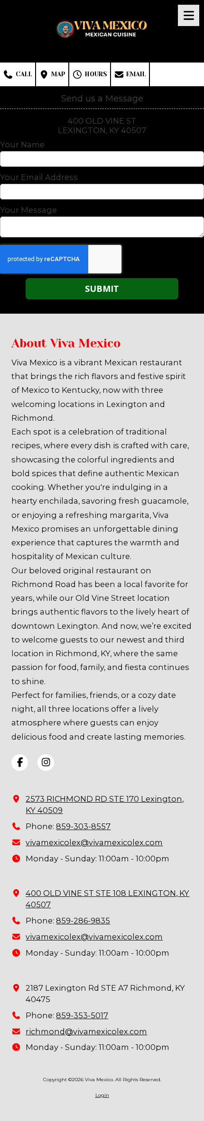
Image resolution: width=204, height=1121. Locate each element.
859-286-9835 (83, 920)
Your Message (28, 210)
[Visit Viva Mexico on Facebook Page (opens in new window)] (19, 762)
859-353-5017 (82, 1015)
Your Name (22, 144)
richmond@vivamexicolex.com (86, 1031)
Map (57, 74)
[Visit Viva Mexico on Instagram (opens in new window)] (45, 762)
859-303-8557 (83, 826)
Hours (95, 74)
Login (102, 1095)
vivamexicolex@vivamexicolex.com (94, 842)
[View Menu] (188, 15)
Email (135, 74)
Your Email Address (39, 177)
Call (23, 74)
